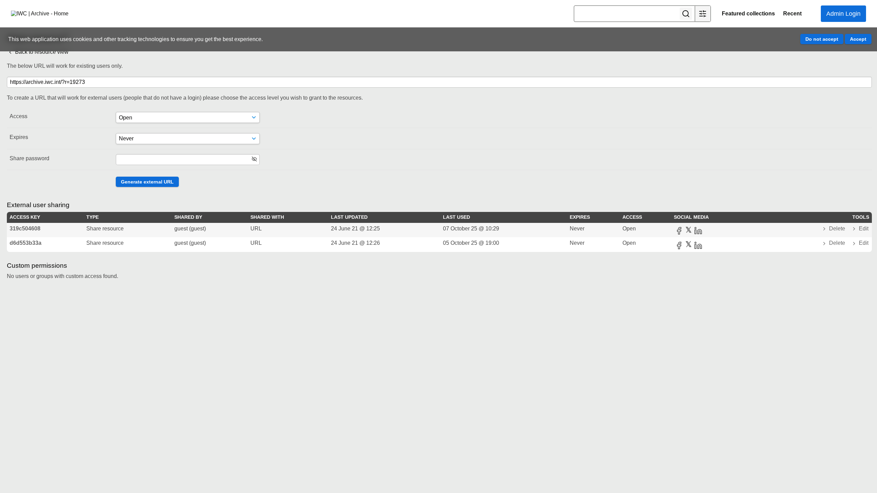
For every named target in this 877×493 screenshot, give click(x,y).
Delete (837, 228)
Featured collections (748, 13)
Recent (792, 13)
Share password (29, 158)
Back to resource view (41, 52)
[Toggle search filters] (703, 14)
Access (18, 116)
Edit (862, 228)
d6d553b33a (25, 243)
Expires (19, 137)
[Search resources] (686, 14)
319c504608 (25, 228)
